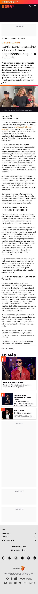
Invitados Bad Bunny (8, 2)
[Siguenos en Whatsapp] (34, 559)
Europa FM (5, 38)
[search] (30, 6)
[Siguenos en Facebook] (22, 559)
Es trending (21, 38)
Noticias (13, 38)
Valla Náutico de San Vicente (10, 1)
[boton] (27, 530)
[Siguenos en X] (28, 559)
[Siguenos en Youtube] (3, 559)
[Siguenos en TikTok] (9, 559)
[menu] (35, 6)
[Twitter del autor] (11, 116)
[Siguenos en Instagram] (16, 559)
